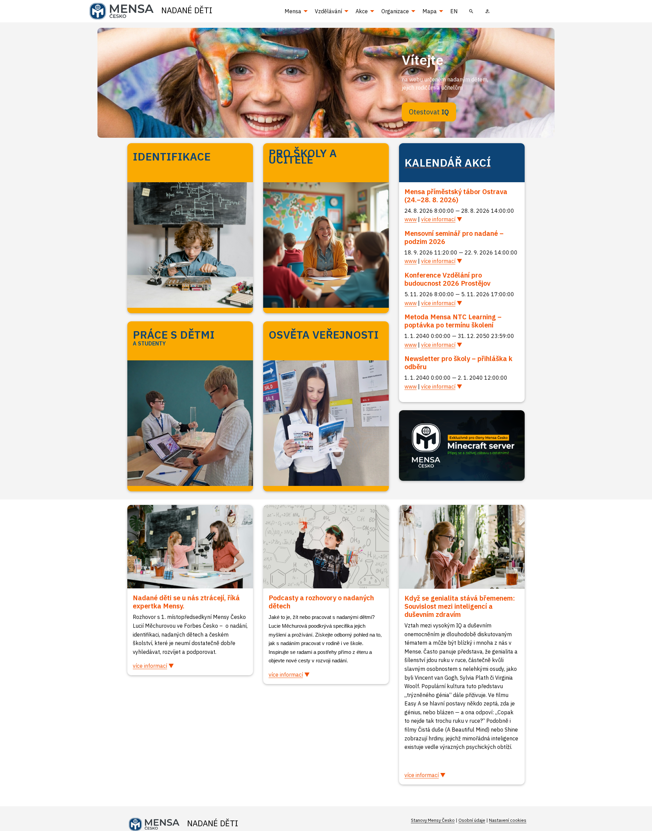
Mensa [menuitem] (293, 11)
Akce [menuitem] (362, 11)
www (410, 219)
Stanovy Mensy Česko (433, 820)
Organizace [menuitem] (395, 11)
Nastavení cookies (507, 820)
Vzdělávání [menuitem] (328, 11)
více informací (438, 219)
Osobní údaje (471, 820)
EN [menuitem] (454, 11)
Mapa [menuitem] (429, 11)
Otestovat (429, 111)
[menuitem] (471, 11)
